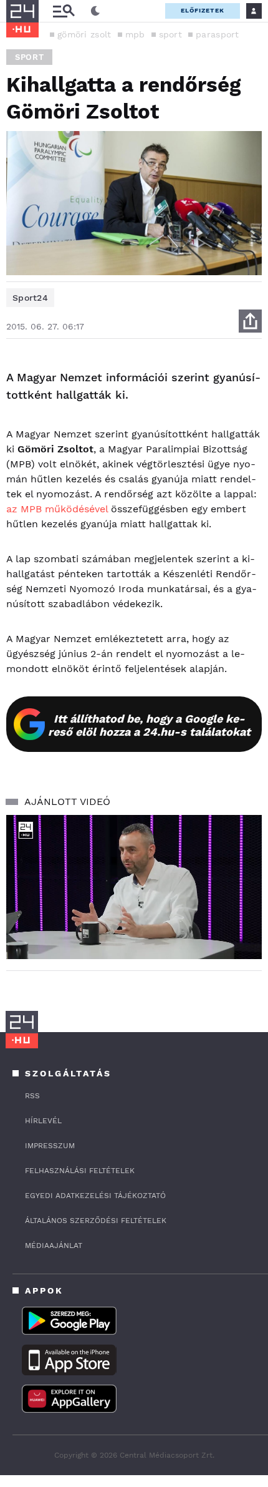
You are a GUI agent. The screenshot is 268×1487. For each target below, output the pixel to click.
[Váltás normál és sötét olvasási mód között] (95, 11)
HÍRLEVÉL (43, 1120)
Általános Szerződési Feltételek (95, 1220)
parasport (217, 34)
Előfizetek (202, 10)
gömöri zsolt (84, 34)
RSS (32, 1095)
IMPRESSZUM (50, 1145)
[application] (134, 887)
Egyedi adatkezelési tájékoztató (95, 1195)
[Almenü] (63, 11)
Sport (29, 57)
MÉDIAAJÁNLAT (53, 1245)
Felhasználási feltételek (80, 1170)
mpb (135, 34)
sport (171, 34)
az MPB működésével (57, 509)
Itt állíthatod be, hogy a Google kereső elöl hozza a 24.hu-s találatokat (149, 725)
